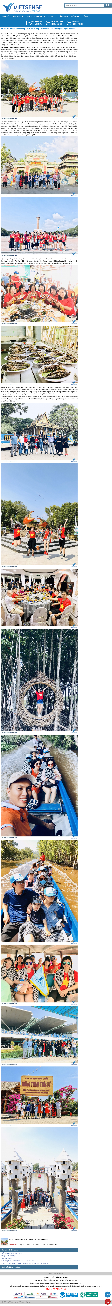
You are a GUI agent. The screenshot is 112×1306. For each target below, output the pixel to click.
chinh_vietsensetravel (52, 24)
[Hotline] (107, 1301)
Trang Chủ (27, 7)
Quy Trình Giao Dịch (9, 1256)
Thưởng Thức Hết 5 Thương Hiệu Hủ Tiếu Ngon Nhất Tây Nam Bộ (25, 1263)
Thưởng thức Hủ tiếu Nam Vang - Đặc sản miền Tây (20, 1261)
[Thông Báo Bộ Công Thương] (69, 1298)
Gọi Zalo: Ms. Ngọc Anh (28, 23)
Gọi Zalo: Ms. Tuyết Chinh (48, 23)
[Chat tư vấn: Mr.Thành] (73, 24)
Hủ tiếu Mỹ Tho (7, 1258)
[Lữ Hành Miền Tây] (2, 28)
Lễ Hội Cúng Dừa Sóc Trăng (12, 1253)
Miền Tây (13, 47)
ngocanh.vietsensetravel (32, 24)
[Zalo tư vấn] (107, 1294)
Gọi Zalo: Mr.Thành (68, 23)
